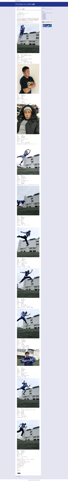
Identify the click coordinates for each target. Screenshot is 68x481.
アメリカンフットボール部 (25, 4)
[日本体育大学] (34, 0)
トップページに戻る (18, 476)
